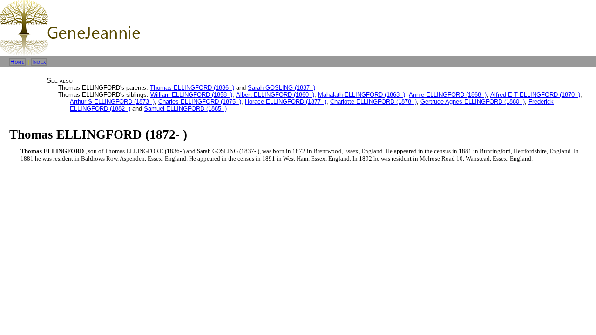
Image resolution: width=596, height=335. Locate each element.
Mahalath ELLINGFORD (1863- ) (361, 94)
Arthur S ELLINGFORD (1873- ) (112, 101)
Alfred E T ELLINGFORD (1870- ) (535, 94)
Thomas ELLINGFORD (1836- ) (192, 87)
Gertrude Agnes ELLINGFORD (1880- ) (472, 101)
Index (39, 62)
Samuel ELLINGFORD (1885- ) (185, 108)
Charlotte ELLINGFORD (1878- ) (373, 101)
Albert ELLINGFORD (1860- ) (275, 94)
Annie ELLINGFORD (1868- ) (448, 94)
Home (17, 62)
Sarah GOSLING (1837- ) (281, 87)
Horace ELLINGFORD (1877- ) (285, 101)
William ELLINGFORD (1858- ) (191, 94)
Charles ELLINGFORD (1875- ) (199, 101)
